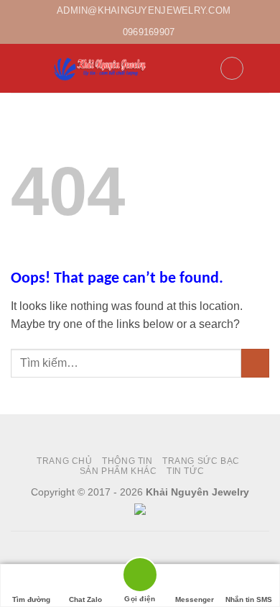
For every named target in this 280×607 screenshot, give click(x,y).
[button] (19, 68)
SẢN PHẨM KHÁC (118, 471)
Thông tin (127, 461)
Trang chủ (65, 461)
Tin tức (185, 471)
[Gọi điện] (140, 577)
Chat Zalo (85, 599)
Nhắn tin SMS (248, 599)
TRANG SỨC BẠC (201, 461)
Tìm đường (31, 599)
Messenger (194, 599)
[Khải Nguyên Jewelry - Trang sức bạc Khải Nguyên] (101, 68)
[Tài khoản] (202, 68)
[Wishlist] (231, 68)
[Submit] (255, 363)
